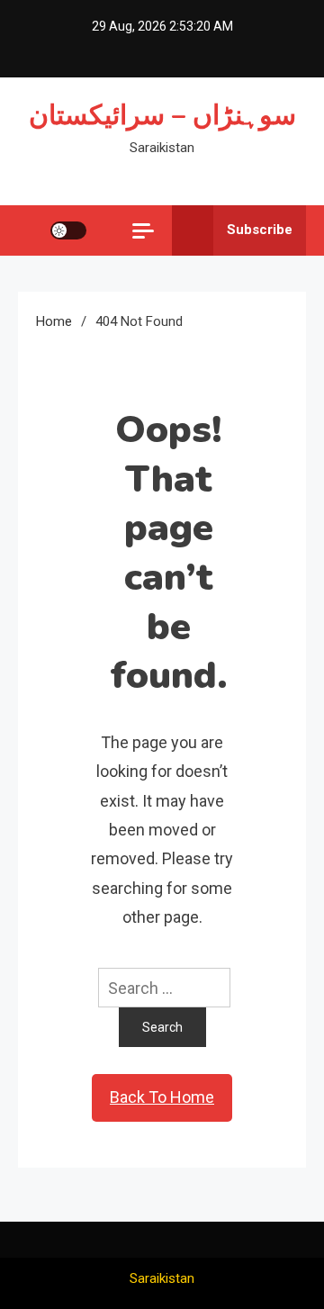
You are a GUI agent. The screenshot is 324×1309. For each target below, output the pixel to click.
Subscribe (259, 229)
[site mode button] (68, 230)
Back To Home (162, 1097)
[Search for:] (161, 986)
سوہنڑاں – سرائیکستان (162, 115)
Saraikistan (162, 1278)
